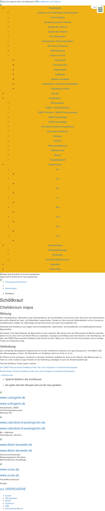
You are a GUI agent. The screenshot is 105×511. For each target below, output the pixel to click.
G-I (57, 188)
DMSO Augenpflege (58, 121)
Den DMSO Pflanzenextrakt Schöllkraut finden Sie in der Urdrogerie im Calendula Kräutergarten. (39, 367)
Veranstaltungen (55, 245)
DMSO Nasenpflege (58, 117)
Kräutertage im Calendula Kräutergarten (60, 83)
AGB (7, 506)
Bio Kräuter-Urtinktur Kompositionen (57, 126)
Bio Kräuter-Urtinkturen (57, 131)
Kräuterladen (55, 98)
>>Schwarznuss (6, 375)
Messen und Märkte (60, 79)
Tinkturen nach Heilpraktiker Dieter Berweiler (57, 12)
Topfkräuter (60, 74)
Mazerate (57, 136)
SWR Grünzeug (57, 50)
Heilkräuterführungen (57, 250)
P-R (57, 216)
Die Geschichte (60, 64)
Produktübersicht (57, 159)
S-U (57, 226)
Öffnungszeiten (58, 102)
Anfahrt (8, 500)
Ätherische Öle (57, 150)
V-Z (57, 235)
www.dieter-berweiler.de (16, 444)
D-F (57, 178)
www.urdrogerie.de (12, 397)
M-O (58, 207)
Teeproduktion (60, 69)
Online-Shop (55, 268)
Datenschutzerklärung (14, 508)
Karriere (55, 93)
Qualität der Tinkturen (57, 26)
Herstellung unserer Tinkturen (57, 22)
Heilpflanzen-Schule (60, 88)
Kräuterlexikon (55, 164)
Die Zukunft (60, 60)
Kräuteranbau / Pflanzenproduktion (58, 41)
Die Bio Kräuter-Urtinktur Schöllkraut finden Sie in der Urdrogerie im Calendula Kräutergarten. (38, 371)
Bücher (57, 155)
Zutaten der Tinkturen (57, 31)
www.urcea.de (9, 469)
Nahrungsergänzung (57, 145)
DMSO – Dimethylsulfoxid (57, 107)
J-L (57, 197)
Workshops (57, 254)
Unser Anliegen (58, 17)
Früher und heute (57, 55)
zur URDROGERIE (13, 488)
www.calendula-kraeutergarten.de (22, 422)
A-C (57, 169)
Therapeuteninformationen (16, 282)
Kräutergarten (55, 7)
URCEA (57, 140)
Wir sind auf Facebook (58, 45)
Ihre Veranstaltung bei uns (58, 259)
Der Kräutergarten (58, 36)
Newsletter (55, 264)
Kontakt (8, 495)
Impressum (9, 503)
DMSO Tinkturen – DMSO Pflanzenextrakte (57, 112)
